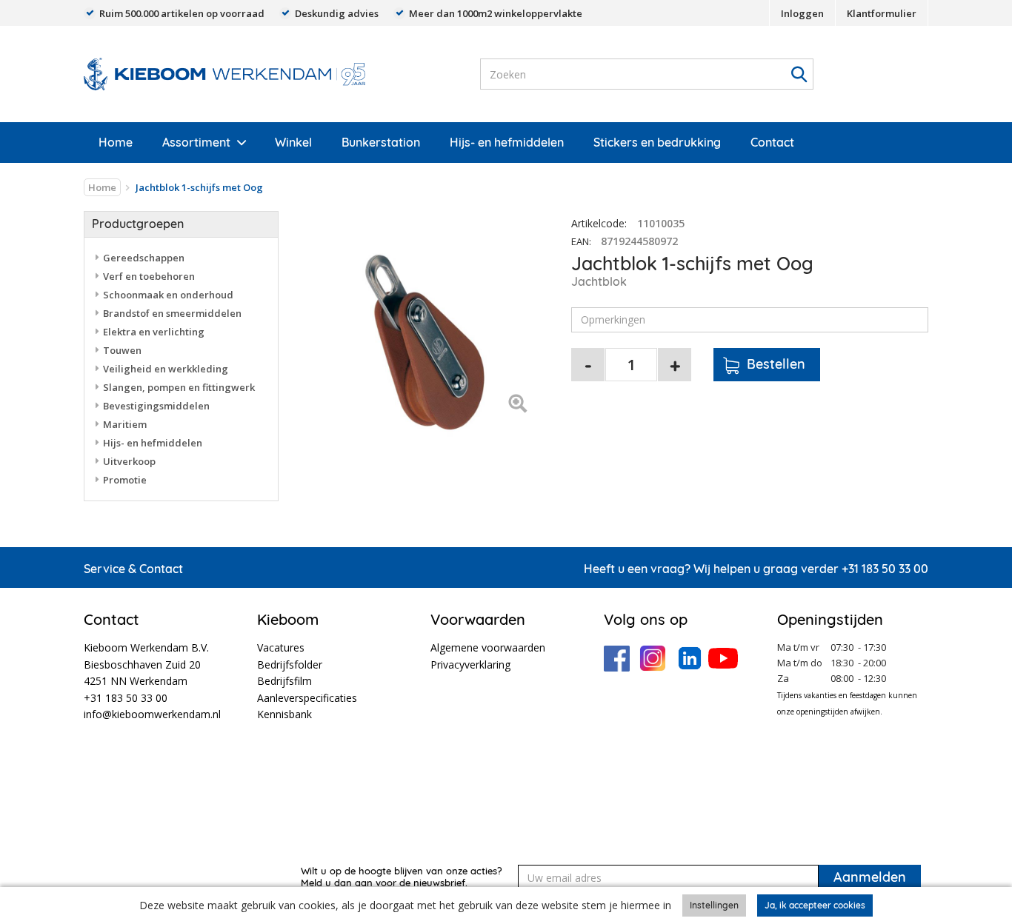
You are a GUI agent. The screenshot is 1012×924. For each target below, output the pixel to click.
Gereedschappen (143, 257)
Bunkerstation (381, 142)
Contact (772, 142)
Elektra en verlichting (153, 331)
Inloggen (802, 13)
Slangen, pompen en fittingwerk (179, 387)
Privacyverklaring (470, 664)
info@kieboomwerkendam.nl (152, 714)
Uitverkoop (129, 461)
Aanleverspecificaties (307, 698)
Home (116, 142)
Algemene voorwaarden (487, 647)
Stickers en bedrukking (657, 142)
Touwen (122, 350)
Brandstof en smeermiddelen (172, 313)
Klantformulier (881, 13)
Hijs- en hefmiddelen (507, 142)
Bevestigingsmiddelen (156, 405)
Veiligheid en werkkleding (165, 368)
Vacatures (280, 647)
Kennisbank (284, 714)
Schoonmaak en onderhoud (168, 294)
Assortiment (196, 142)
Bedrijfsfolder (289, 664)
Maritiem (125, 424)
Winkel (293, 142)
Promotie (125, 479)
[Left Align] (517, 404)
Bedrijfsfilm (284, 681)
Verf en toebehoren (149, 276)
